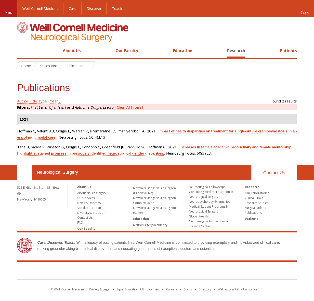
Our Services (86, 198)
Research (236, 50)
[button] (305, 8)
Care (73, 8)
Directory (204, 289)
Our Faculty (127, 50)
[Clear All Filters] (129, 107)
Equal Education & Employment (138, 289)
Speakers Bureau (89, 208)
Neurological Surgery (57, 172)
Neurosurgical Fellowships (207, 187)
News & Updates (89, 203)
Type (42, 101)
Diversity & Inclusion (91, 213)
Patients (288, 50)
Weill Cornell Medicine (40, 8)
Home (23, 51)
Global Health (198, 216)
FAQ (80, 222)
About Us (72, 50)
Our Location (24, 172)
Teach (117, 8)
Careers (171, 289)
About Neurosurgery (91, 193)
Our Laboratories (257, 193)
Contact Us (274, 172)
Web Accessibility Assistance (237, 289)
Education (182, 50)
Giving (187, 289)
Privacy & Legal (99, 289)
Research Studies (256, 203)
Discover (94, 8)
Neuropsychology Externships (209, 202)
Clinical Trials (254, 198)
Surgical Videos (255, 208)
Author (22, 101)
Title (33, 101)
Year (54, 101)
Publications (253, 213)
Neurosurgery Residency (150, 225)
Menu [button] (9, 13)
